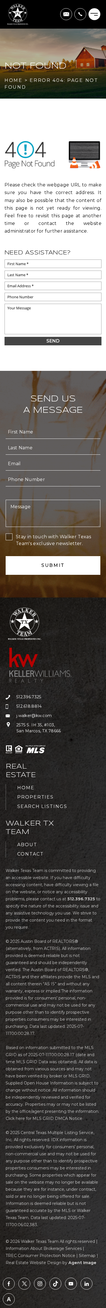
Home (25, 787)
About (27, 844)
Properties (35, 797)
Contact (30, 854)
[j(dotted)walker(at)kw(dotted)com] (66, 14)
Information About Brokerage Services (44, 1248)
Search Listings (42, 806)
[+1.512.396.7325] (80, 14)
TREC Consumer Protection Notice (40, 1255)
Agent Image (82, 1262)
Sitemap (87, 1255)
